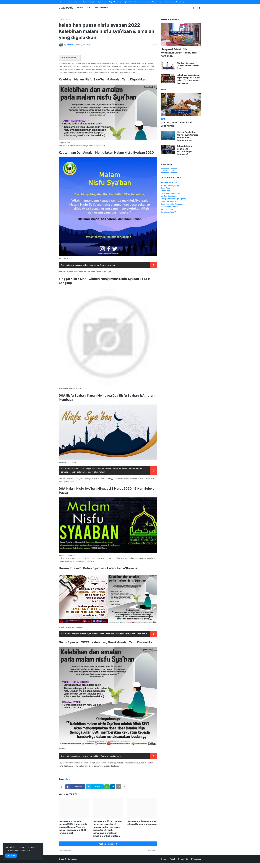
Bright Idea (165, 191)
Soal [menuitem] (89, 8)
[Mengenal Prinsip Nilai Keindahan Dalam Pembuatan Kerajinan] (181, 34)
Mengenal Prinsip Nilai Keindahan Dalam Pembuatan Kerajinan (179, 52)
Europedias (72, 859)
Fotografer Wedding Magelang (173, 199)
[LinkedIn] (112, 786)
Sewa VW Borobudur (169, 206)
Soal (174, 170)
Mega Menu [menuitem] (101, 8)
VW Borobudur (167, 209)
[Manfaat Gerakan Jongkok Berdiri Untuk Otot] (168, 65)
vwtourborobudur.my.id (152, 2)
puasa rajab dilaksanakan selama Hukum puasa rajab (142, 822)
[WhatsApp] (107, 786)
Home (61, 2)
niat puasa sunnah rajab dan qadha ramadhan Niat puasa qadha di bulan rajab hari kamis (108, 634)
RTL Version (196, 859)
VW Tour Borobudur (169, 196)
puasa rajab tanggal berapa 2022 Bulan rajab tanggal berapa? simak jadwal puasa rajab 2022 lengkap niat (73, 827)
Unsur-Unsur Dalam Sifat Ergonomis (176, 124)
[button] (193, 7)
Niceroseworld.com (73, 2)
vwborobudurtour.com (133, 6)
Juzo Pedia (66, 7)
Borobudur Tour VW (169, 212)
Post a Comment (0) (108, 844)
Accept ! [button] (11, 855)
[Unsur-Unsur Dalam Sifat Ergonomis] (181, 104)
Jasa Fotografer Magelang (172, 204)
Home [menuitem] (80, 8)
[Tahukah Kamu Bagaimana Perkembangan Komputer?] (168, 149)
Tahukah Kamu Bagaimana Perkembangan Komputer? (184, 150)
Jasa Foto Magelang (169, 201)
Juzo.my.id (102, 2)
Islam (68, 19)
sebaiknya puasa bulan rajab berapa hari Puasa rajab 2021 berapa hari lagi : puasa (189, 79)
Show (73, 57)
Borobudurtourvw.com (153, 6)
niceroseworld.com (169, 183)
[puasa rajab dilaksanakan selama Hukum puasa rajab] (142, 808)
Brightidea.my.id (115, 2)
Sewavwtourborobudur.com (111, 6)
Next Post (151, 851)
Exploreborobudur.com (132, 2)
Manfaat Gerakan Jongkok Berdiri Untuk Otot (188, 65)
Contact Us (183, 859)
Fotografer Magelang (67, 6)
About (172, 859)
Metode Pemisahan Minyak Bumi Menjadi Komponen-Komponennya (187, 136)
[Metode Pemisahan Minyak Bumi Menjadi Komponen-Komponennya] (168, 135)
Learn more (25, 850)
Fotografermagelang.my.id (174, 2)
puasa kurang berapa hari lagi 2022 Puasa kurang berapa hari (96, 756)
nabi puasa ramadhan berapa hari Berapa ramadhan (92, 265)
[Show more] (124, 786)
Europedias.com (89, 2)
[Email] (118, 786)
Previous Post (66, 851)
